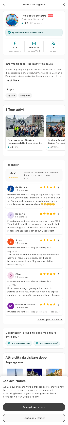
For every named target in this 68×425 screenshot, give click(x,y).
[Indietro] (4, 4)
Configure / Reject (34, 418)
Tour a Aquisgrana (20, 343)
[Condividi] (64, 4)
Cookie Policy (30, 396)
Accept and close (34, 407)
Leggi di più (12, 80)
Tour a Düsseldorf (48, 343)
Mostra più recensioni (50, 319)
